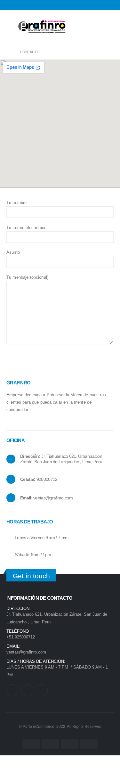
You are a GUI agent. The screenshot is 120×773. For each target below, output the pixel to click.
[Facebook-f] (27, 690)
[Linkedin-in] (41, 690)
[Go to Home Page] (8, 52)
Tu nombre (16, 202)
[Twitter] (12, 690)
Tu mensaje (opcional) (27, 277)
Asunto (13, 252)
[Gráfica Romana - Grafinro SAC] (41, 27)
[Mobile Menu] (11, 26)
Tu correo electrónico (26, 227)
